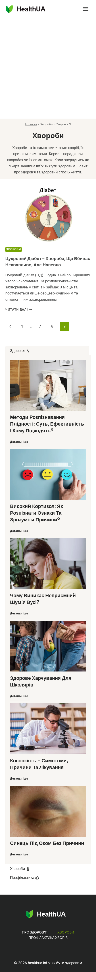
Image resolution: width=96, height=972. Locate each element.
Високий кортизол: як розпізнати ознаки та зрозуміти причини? (36, 513)
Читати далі (18, 309)
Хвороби (13, 249)
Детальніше (20, 443)
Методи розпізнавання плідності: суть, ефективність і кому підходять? (47, 424)
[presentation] (48, 214)
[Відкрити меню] (85, 8)
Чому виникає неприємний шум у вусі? (43, 599)
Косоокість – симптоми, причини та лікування (39, 764)
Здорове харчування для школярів (40, 681)
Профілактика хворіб (48, 938)
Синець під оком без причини (47, 843)
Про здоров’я (34, 932)
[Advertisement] (48, 68)
